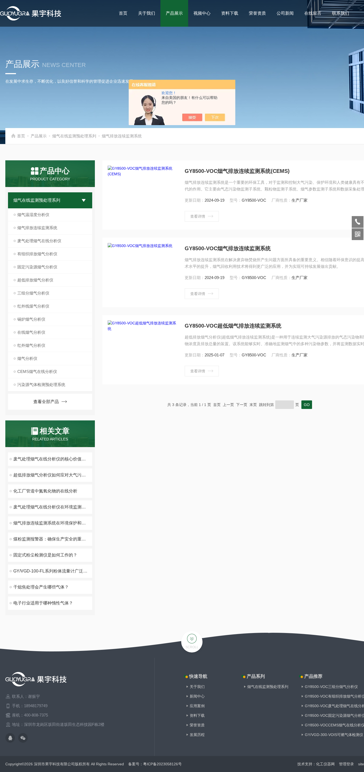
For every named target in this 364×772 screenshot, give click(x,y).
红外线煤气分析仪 (33, 306)
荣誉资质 (257, 13)
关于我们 (146, 13)
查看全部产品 (46, 401)
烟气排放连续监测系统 (122, 136)
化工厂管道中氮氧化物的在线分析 (45, 491)
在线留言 (312, 13)
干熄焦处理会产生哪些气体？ (41, 587)
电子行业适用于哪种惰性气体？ (43, 603)
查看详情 (197, 216)
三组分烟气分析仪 (33, 293)
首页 (123, 13)
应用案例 (197, 706)
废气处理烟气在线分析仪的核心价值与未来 (52, 459)
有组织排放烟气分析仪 (37, 254)
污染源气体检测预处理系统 (41, 384)
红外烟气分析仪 (31, 345)
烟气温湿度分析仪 (33, 214)
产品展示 (174, 13)
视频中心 (202, 13)
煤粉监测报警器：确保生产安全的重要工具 (52, 539)
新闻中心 (197, 696)
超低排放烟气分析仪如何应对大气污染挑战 (52, 475)
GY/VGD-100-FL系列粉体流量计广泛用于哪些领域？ (52, 571)
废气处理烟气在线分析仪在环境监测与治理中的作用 (52, 507)
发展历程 (197, 735)
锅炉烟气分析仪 (31, 319)
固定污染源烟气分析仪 (37, 267)
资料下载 (229, 13)
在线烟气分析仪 (31, 332)
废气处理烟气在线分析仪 (39, 240)
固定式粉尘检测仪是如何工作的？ (45, 555)
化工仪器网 (325, 764)
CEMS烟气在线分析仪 (37, 371)
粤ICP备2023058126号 (162, 764)
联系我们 (340, 13)
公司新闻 (285, 13)
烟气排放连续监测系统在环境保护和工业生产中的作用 (52, 523)
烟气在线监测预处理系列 (74, 136)
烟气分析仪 (27, 358)
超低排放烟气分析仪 (35, 280)
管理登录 (346, 764)
